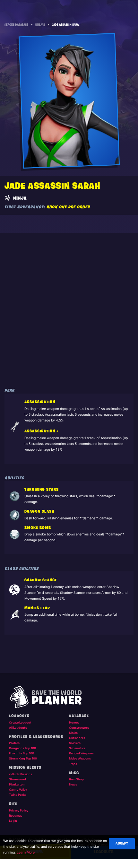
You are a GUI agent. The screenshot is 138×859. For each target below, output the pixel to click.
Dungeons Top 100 (22, 748)
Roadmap (15, 815)
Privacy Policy (18, 810)
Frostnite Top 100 (21, 753)
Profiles (14, 743)
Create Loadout (20, 722)
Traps (73, 764)
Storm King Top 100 (23, 758)
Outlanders (77, 738)
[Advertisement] (69, 307)
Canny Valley (18, 789)
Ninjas (73, 732)
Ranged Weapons (81, 753)
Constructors (79, 727)
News (73, 784)
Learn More (26, 852)
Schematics (77, 748)
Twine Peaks (17, 794)
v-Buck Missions (20, 774)
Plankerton (17, 784)
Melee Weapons (80, 758)
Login (13, 820)
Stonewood (17, 779)
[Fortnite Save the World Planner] (69, 697)
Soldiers (75, 743)
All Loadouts (18, 727)
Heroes (74, 722)
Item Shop (76, 779)
